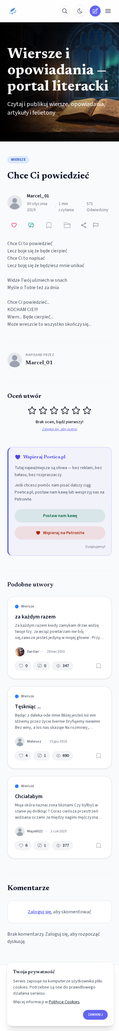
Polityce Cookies (64, 1002)
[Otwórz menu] (108, 11)
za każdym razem (35, 617)
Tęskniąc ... (28, 706)
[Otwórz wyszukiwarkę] (64, 11)
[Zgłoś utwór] (95, 225)
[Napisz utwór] (95, 11)
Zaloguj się (39, 911)
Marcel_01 (38, 196)
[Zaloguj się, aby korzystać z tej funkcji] (48, 225)
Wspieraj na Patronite (64, 533)
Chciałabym (28, 796)
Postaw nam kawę (60, 516)
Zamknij (95, 1014)
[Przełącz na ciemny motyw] (80, 11)
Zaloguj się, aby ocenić (59, 429)
